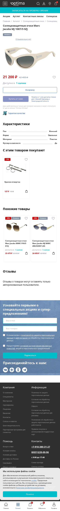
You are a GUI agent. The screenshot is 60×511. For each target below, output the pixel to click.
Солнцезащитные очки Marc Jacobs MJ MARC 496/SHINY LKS (43, 243)
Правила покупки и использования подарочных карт (42, 431)
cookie (34, 480)
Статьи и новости (10, 421)
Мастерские (7, 401)
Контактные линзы (33, 16)
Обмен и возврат (9, 467)
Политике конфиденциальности (30, 487)
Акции (6, 16)
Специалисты (8, 397)
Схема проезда (37, 462)
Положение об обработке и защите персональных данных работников (43, 422)
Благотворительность (11, 425)
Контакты (6, 417)
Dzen (11, 369)
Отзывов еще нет (23, 39)
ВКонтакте (5, 369)
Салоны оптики (37, 466)
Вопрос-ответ (8, 446)
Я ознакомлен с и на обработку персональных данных (31, 338)
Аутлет (16, 16)
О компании (8, 392)
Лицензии (7, 409)
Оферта (34, 406)
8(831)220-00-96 (40, 452)
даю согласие (21, 338)
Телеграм (24, 369)
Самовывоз (7, 463)
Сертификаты (8, 405)
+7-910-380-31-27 (40, 446)
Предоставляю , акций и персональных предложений (29, 347)
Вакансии (6, 413)
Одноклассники (18, 369)
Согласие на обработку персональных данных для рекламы (41, 413)
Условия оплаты (9, 451)
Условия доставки (10, 455)
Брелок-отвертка (12, 182)
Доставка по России (10, 459)
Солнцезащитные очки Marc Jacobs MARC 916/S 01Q (16, 243)
